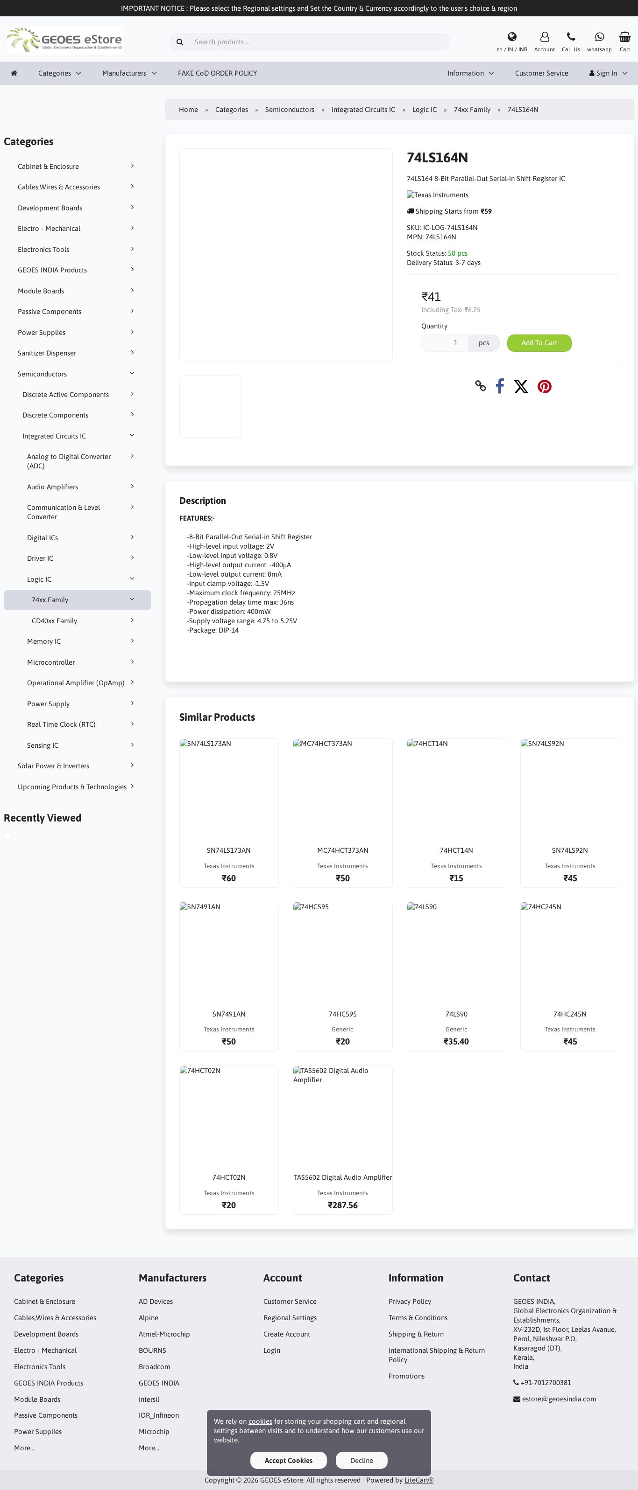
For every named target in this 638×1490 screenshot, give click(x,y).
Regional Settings (290, 1318)
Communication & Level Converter (63, 512)
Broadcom (154, 1367)
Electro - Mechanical (49, 228)
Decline (361, 1460)
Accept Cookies (288, 1460)
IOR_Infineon (159, 1415)
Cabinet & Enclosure (48, 166)
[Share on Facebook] (499, 386)
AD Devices (156, 1301)
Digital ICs (42, 538)
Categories (54, 73)
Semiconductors (42, 374)
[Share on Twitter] (521, 386)
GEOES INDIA (159, 1383)
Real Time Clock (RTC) (61, 724)
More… (24, 1448)
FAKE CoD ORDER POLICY (217, 73)
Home (188, 109)
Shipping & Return (416, 1334)
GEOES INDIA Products (52, 270)
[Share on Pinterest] (545, 386)
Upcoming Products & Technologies (72, 787)
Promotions (407, 1376)
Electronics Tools (43, 249)
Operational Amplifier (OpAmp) (76, 683)
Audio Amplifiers (52, 487)
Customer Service (541, 73)
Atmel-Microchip (164, 1334)
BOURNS (152, 1350)
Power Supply (48, 704)
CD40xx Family (54, 621)
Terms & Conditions (418, 1318)
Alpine (148, 1318)
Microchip (154, 1431)
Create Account (286, 1334)
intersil (149, 1399)
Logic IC (39, 579)
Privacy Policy (410, 1301)
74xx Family (50, 600)
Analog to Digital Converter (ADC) (69, 461)
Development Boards (50, 208)
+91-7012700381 (546, 1382)
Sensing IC (42, 745)
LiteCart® (418, 1480)
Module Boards (41, 291)
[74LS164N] (17, 837)
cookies (260, 1421)
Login (271, 1350)
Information (465, 73)
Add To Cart (539, 343)
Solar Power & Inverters (53, 766)
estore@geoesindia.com (559, 1399)
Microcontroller (51, 662)
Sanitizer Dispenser (47, 353)
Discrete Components (55, 415)
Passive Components (49, 311)
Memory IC (44, 641)
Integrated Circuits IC (54, 436)
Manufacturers (124, 73)
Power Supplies (41, 332)
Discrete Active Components (65, 394)
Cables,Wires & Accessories (59, 187)
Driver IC (40, 558)
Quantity (434, 326)
